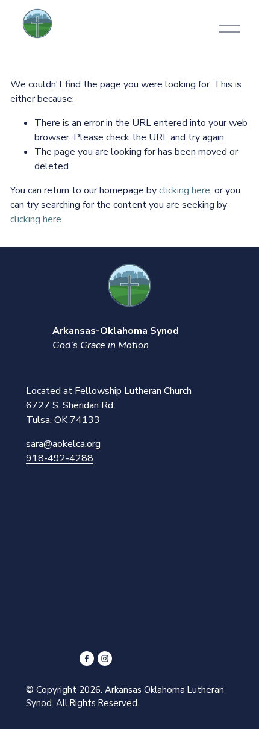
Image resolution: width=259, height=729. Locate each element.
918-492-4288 (59, 458)
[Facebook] (87, 658)
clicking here (184, 190)
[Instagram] (105, 658)
